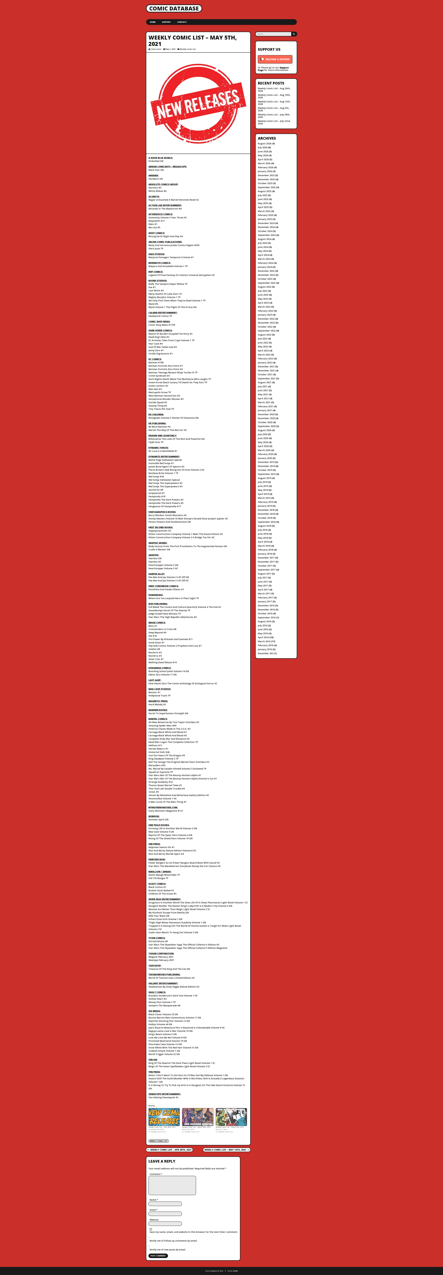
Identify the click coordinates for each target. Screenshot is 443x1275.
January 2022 (265, 362)
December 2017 (266, 557)
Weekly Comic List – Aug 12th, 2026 (274, 103)
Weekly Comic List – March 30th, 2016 (196, 1127)
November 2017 (266, 561)
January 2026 (265, 171)
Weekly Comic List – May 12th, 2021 (225, 1150)
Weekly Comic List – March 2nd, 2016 (230, 1127)
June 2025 (263, 199)
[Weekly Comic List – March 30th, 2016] (197, 1117)
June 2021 (263, 390)
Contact (182, 22)
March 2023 (264, 306)
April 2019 (263, 494)
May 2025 (263, 203)
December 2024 (266, 223)
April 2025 (263, 207)
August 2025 (264, 191)
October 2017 (265, 565)
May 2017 (263, 585)
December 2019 (266, 462)
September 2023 (267, 282)
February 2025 (265, 215)
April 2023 (263, 302)
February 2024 (265, 263)
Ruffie (235, 1271)
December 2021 (266, 366)
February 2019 (265, 502)
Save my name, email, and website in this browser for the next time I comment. (194, 1231)
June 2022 (263, 342)
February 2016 (265, 645)
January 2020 (265, 458)
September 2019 (267, 474)
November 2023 (266, 274)
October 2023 (265, 278)
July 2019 (262, 482)
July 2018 (262, 529)
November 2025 (266, 179)
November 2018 (266, 513)
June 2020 (263, 438)
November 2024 (266, 227)
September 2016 (267, 617)
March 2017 (264, 593)
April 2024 (263, 255)
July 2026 (262, 147)
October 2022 (265, 326)
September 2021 (267, 378)
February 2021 (265, 406)
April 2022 (263, 350)
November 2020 (266, 418)
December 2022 (266, 318)
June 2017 (263, 581)
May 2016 (263, 633)
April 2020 (263, 446)
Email (154, 1209)
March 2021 (264, 402)
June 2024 (263, 247)
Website (154, 1219)
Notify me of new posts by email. (168, 1249)
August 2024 (264, 239)
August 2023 (264, 286)
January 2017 (265, 601)
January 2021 (265, 410)
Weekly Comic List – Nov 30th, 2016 (161, 1127)
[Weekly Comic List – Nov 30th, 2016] (164, 1117)
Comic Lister (156, 49)
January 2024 (265, 267)
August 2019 (264, 478)
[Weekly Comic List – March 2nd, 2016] (231, 1117)
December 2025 (266, 175)
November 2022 (266, 322)
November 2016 (266, 609)
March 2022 (264, 354)
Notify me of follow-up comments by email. (173, 1240)
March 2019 (264, 497)
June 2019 (263, 486)
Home (153, 22)
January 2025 (265, 219)
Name (154, 1199)
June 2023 (263, 294)
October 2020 (265, 422)
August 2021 (264, 382)
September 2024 (267, 235)
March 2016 (264, 641)
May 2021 (263, 394)
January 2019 (265, 505)
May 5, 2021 (170, 49)
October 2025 (265, 183)
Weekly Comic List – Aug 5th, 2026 (273, 109)
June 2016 (263, 629)
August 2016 (264, 621)
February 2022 (265, 358)
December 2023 (266, 270)
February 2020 (265, 454)
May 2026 (263, 155)
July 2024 (262, 243)
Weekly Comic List (188, 49)
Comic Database (174, 8)
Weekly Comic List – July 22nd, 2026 (274, 122)
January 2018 (265, 553)
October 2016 (265, 613)
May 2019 (263, 490)
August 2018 (264, 525)
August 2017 (264, 573)
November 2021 (266, 370)
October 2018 (265, 517)
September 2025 (267, 187)
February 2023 (265, 310)
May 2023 (263, 298)
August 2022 (264, 334)
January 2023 (265, 314)
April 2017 (263, 589)
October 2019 (265, 470)
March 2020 (264, 450)
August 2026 (264, 143)
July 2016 (262, 625)
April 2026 (263, 159)
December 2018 (266, 509)
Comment (156, 1174)
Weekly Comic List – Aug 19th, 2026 (274, 96)
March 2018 (264, 545)
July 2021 (262, 386)
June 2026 (263, 151)
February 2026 (265, 167)
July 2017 (262, 577)
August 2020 (264, 430)
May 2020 (263, 442)
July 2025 (262, 195)
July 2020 (262, 434)
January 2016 (265, 649)
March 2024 (264, 258)
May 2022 (263, 346)
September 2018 (267, 521)
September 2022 (267, 330)
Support (166, 22)
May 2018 (263, 537)
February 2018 (265, 549)
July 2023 (262, 290)
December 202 (265, 653)
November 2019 (266, 466)
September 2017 (267, 569)
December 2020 (266, 414)
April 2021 (263, 398)
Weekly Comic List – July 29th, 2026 (274, 116)
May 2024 (263, 251)
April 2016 (263, 637)
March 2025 (264, 211)
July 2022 (262, 338)
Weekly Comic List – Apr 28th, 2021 (169, 1150)
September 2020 (267, 426)
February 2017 (265, 597)
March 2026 (264, 163)
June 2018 (263, 533)
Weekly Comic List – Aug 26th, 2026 (274, 89)
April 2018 (263, 541)
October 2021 (265, 374)
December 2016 (266, 605)
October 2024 (265, 231)
